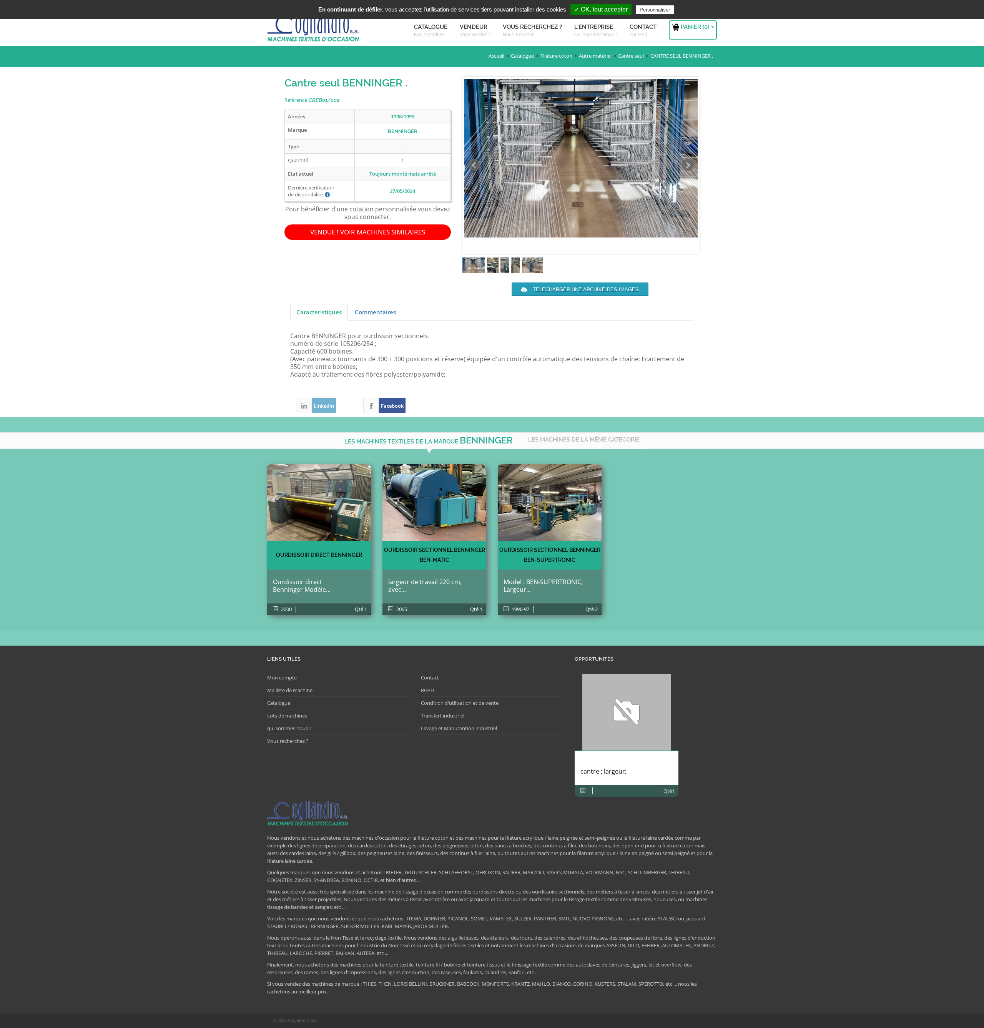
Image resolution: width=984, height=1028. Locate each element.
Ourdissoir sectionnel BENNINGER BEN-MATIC (434, 555)
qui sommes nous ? (289, 728)
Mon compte (282, 677)
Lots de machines (287, 715)
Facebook (371, 405)
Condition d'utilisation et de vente (460, 702)
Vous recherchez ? (287, 740)
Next (687, 165)
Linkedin (303, 405)
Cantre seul (631, 55)
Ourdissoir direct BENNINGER (319, 555)
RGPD (427, 690)
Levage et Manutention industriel (459, 728)
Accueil (496, 55)
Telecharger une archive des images (585, 289)
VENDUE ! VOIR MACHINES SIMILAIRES (367, 232)
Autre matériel (595, 55)
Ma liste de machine (289, 690)
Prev (474, 165)
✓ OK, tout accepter (601, 9)
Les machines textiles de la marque (428, 440)
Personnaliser (655, 10)
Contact (430, 677)
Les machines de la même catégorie (584, 439)
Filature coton (556, 55)
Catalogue (522, 55)
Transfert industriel (442, 715)
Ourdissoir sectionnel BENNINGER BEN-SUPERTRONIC (549, 555)
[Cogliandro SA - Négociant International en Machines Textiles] (315, 28)
